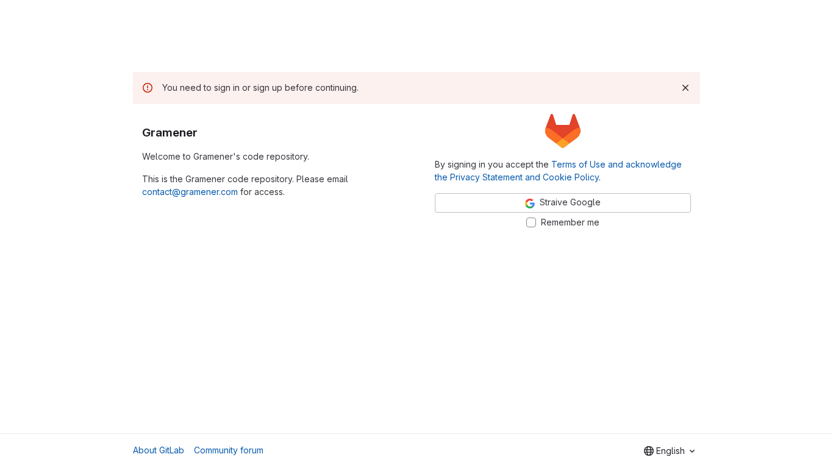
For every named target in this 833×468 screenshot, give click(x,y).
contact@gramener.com (190, 191)
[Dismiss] (685, 87)
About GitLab (158, 450)
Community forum (228, 450)
